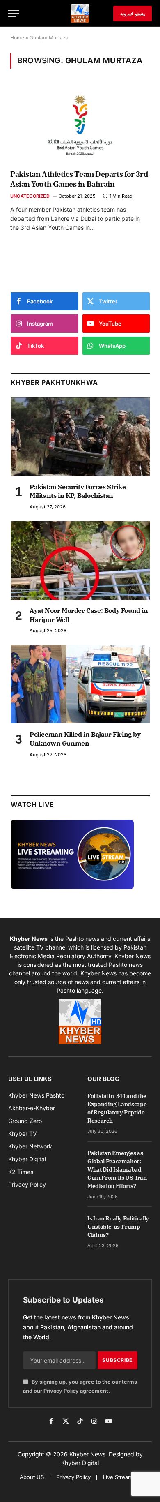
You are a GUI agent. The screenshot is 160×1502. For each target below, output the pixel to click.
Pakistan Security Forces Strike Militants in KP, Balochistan (78, 491)
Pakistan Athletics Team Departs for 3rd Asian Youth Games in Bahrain (79, 179)
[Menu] (13, 13)
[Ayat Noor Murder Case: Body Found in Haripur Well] (80, 560)
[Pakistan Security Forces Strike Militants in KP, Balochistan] (80, 436)
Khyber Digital (80, 1462)
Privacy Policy (61, 1391)
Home (17, 38)
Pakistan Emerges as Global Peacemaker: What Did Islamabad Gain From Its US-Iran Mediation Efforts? (117, 1169)
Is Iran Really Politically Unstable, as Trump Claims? (118, 1227)
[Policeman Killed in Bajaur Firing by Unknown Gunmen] (80, 684)
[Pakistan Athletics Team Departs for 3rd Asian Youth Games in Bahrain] (80, 124)
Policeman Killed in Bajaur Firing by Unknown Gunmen (85, 738)
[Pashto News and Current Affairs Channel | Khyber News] (80, 13)
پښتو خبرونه (132, 13)
